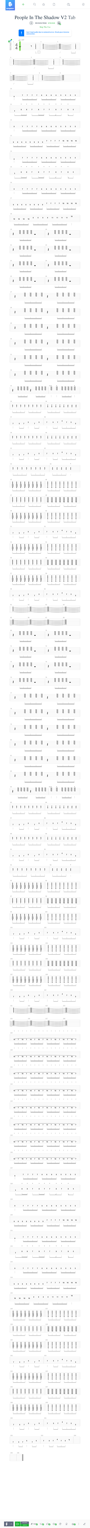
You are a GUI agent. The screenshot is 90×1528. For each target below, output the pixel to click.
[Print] (59, 23)
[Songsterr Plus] (23, 4)
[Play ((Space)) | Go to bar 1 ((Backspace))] (18, 1524)
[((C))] (60, 1524)
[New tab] (54, 4)
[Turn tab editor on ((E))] (84, 1524)
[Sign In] (83, 4)
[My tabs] (43, 4)
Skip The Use (45, 27)
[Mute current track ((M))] (54, 1524)
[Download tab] (72, 1524)
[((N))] (66, 1524)
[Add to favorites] (31, 23)
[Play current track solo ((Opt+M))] (47, 1524)
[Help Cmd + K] (68, 4)
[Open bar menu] (39, 52)
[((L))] (41, 1524)
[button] (10, 40)
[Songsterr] (10, 5)
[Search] (34, 4)
